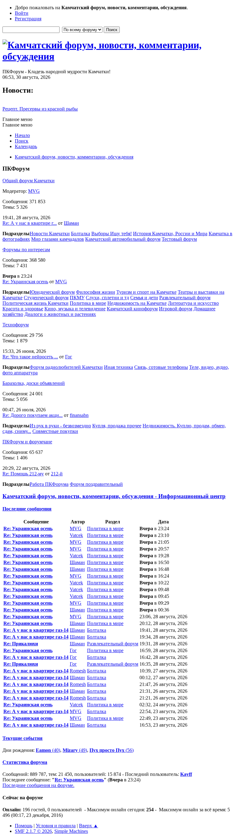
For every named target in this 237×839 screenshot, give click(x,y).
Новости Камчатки (50, 233)
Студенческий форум (46, 297)
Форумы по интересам (26, 249)
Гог (68, 356)
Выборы (100, 233)
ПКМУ (77, 297)
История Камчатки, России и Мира (170, 233)
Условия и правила (56, 825)
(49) (75, 750)
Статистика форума (24, 762)
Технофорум (15, 324)
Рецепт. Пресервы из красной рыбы (40, 108)
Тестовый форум (179, 239)
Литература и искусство (193, 303)
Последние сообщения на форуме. (38, 785)
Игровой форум (175, 308)
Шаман (71, 223)
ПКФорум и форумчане (27, 441)
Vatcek (76, 535)
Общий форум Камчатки (28, 180)
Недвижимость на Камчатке (137, 303)
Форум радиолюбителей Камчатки (66, 367)
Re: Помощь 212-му (23, 473)
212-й (57, 473)
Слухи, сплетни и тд (107, 297)
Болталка (80, 233)
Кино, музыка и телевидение (75, 308)
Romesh (78, 670)
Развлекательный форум (184, 297)
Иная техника (118, 367)
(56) (111, 750)
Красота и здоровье (22, 308)
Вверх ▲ (88, 825)
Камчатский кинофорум (132, 308)
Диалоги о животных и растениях (60, 314)
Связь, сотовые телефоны (161, 367)
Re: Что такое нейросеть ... (30, 356)
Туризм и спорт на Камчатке (146, 292)
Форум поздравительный (96, 484)
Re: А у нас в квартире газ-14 (36, 630)
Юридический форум (52, 292)
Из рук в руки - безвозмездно (60, 425)
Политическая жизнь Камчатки (35, 303)
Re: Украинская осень (25, 281)
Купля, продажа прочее (116, 425)
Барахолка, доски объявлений (33, 383)
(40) (48, 750)
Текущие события (22, 738)
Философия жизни (95, 292)
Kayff (186, 774)
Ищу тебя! (121, 233)
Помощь (23, 825)
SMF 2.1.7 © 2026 (33, 831)
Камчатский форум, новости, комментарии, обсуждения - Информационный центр (114, 496)
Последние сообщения (27, 508)
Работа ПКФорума (49, 484)
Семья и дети (144, 297)
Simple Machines (71, 831)
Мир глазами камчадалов (57, 239)
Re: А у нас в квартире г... (29, 223)
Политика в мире (88, 303)
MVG (34, 191)
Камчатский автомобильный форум (122, 239)
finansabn (79, 415)
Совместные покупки (55, 431)
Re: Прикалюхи (20, 643)
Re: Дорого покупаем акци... (32, 415)
